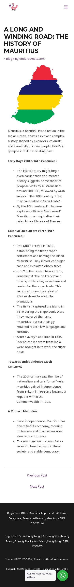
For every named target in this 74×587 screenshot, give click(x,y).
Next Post (37, 486)
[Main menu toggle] (66, 7)
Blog (9, 59)
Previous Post (37, 475)
